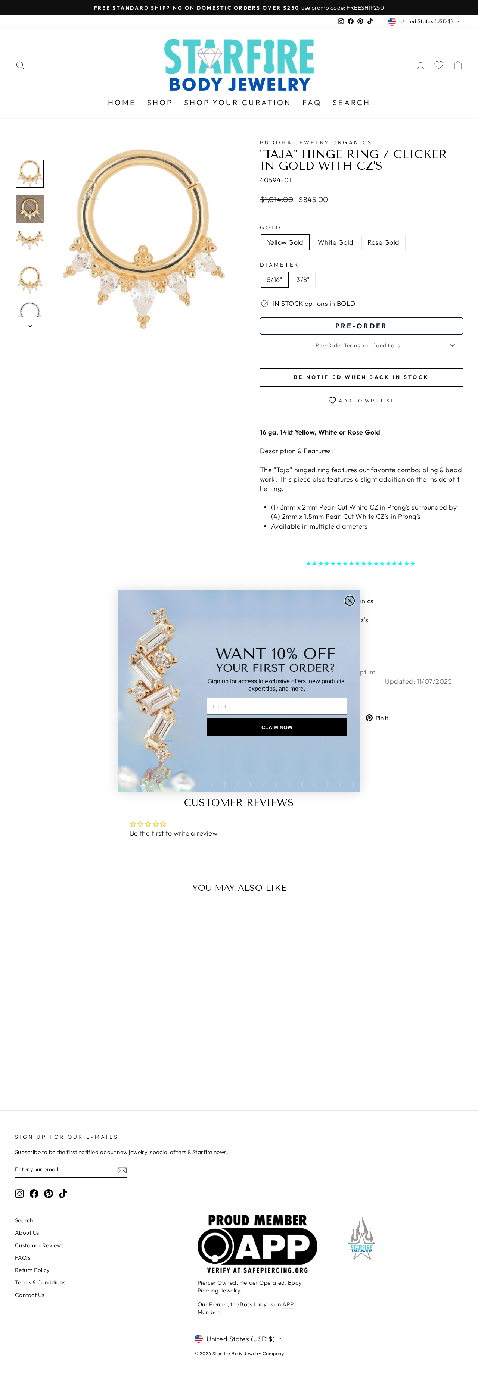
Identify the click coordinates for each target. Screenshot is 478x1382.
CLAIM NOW (276, 727)
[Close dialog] (349, 600)
